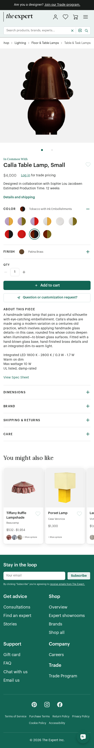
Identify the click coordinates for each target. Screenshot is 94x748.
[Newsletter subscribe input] (34, 576)
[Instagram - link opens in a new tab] (47, 704)
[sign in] (55, 17)
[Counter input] (47, 272)
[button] (65, 17)
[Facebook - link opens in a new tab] (60, 704)
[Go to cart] (75, 17)
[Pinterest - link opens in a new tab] (34, 704)
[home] (18, 17)
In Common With (15, 159)
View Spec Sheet (16, 377)
